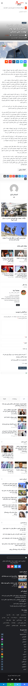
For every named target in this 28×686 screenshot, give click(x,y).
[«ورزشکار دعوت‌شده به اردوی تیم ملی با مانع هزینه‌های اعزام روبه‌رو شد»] (22, 433)
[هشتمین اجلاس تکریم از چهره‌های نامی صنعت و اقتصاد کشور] (7, 253)
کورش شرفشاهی (15, 625)
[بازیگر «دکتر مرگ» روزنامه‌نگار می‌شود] (22, 514)
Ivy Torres (16, 291)
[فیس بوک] (25, 61)
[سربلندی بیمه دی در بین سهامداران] (22, 578)
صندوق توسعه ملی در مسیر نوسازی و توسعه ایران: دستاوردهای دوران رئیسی (21, 275)
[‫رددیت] (6, 61)
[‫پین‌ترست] (10, 61)
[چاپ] (25, 179)
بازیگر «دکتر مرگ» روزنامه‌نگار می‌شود (10, 513)
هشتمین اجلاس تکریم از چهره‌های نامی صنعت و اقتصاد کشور (8, 259)
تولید (25, 620)
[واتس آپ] (25, 65)
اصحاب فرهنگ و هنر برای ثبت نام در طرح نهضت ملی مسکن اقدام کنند (9, 499)
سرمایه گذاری (19, 620)
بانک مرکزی (22, 170)
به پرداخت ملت (14, 617)
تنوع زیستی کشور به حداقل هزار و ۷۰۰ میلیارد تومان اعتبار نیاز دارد (9, 484)
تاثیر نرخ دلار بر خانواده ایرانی (22, 259)
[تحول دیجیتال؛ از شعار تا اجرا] (22, 419)
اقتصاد (17, 615)
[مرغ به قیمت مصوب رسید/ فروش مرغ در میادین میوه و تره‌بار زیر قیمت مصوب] (22, 507)
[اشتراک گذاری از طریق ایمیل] (5, 176)
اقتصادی (21, 11)
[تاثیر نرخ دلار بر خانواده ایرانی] (21, 253)
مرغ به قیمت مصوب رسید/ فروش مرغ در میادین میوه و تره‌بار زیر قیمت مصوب (9, 506)
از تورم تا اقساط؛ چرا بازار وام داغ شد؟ (9, 425)
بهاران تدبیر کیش (22, 617)
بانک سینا (8, 615)
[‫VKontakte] (8, 176)
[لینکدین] (17, 61)
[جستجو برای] (26, 4)
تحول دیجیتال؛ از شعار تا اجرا (10, 417)
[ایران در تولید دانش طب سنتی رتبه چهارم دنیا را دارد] (22, 493)
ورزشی (24, 659)
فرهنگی (24, 639)
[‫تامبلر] (13, 61)
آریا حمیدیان (23, 615)
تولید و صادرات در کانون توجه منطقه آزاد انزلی (9, 584)
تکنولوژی (24, 666)
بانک (13, 615)
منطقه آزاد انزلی (6, 623)
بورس (24, 669)
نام (26, 337)
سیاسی (24, 654)
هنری (25, 644)
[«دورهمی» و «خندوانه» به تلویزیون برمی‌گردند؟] (7, 268)
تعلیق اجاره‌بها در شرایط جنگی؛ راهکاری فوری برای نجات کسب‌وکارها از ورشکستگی (14, 404)
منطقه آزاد (13, 623)
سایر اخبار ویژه (23, 634)
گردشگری (8, 625)
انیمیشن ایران (21, 35)
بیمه (8, 617)
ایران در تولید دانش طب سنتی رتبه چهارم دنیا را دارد (9, 491)
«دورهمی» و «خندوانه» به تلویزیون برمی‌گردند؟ (7, 274)
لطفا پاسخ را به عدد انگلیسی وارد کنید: (19, 360)
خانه (24, 11)
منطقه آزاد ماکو (23, 625)
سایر (25, 652)
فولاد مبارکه (8, 620)
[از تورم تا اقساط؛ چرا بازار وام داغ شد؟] (22, 426)
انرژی (25, 657)
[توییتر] (21, 61)
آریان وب (10, 675)
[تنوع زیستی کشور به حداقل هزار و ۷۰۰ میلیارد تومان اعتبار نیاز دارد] (22, 486)
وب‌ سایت (25, 349)
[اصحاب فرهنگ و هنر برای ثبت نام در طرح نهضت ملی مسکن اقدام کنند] (22, 500)
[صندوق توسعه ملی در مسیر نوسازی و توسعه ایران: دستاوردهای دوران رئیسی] (21, 268)
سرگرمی (24, 664)
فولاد (14, 620)
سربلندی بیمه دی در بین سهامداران (9, 576)
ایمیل (25, 343)
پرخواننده (14, 399)
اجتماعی (24, 642)
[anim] (20, 3)
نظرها (4, 399)
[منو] (2, 4)
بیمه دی (3, 617)
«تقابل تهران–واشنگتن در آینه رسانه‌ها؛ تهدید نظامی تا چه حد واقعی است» (10, 411)
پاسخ (18, 305)
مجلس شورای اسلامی (22, 623)
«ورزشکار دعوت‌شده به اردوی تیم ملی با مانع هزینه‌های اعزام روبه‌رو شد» (9, 432)
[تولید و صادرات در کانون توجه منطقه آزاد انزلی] (22, 585)
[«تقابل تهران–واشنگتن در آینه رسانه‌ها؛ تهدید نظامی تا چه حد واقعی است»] (22, 412)
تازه (24, 399)
